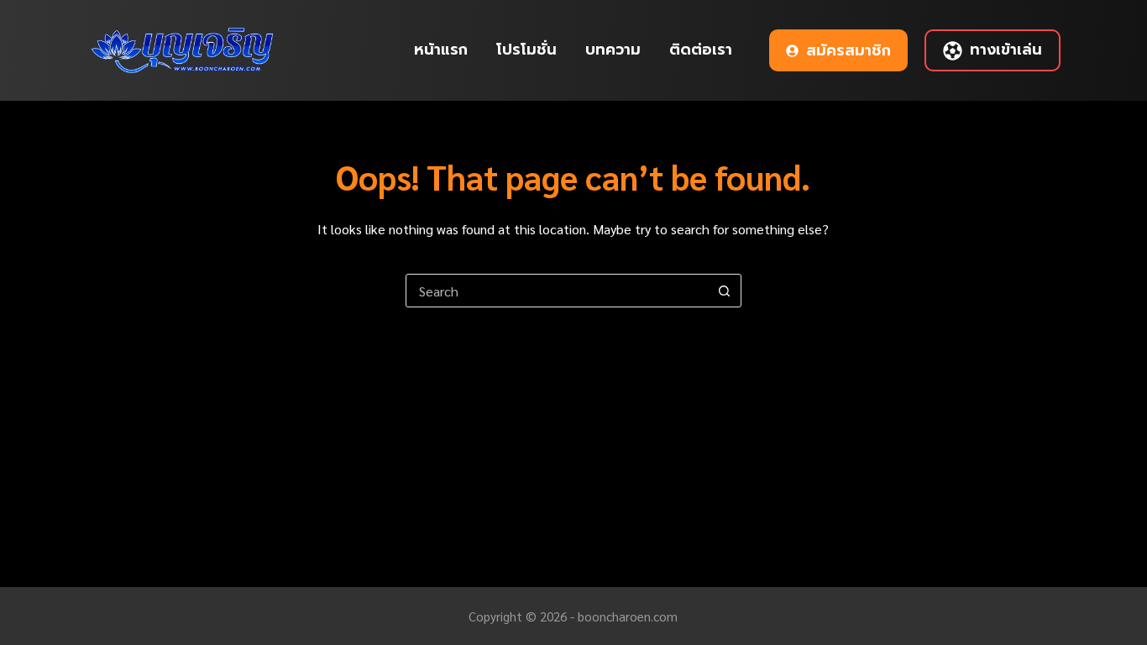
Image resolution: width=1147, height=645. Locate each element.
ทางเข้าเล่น (1006, 49)
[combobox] (557, 290)
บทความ (613, 49)
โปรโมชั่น (526, 49)
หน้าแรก (441, 49)
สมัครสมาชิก (848, 50)
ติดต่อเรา (700, 49)
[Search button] (725, 291)
